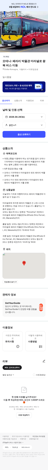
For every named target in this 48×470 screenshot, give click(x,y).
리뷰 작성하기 (24, 415)
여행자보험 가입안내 (10, 439)
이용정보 (30, 100)
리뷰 (42, 100)
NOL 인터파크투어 (12, 367)
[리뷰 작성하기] (43, 361)
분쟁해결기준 (34, 439)
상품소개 (18, 100)
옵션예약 (6, 100)
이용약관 (6, 436)
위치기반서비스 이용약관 (20, 436)
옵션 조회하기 (24, 134)
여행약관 (23, 439)
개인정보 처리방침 (38, 436)
